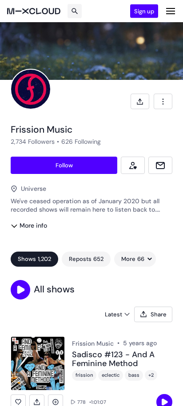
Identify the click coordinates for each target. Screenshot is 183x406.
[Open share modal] (140, 101)
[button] (20, 290)
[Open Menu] (170, 11)
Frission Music (93, 343)
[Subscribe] (133, 165)
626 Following (81, 142)
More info (33, 225)
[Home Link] (33, 11)
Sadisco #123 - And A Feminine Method (113, 359)
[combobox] (163, 101)
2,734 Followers (33, 142)
